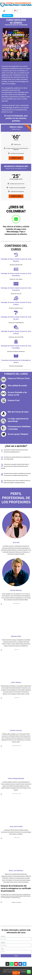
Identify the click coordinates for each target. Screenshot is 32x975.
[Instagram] (7, 964)
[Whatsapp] (12, 964)
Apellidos (3, 942)
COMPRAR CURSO (16, 158)
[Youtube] (16, 964)
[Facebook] (20, 964)
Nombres (3, 936)
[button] (4, 11)
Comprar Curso (15, 972)
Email (2, 948)
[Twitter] (24, 964)
